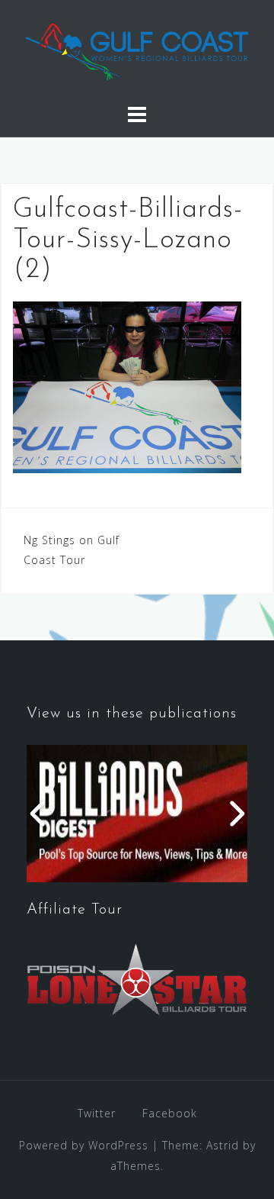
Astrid (222, 1145)
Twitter (97, 1113)
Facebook (169, 1113)
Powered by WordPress (83, 1145)
